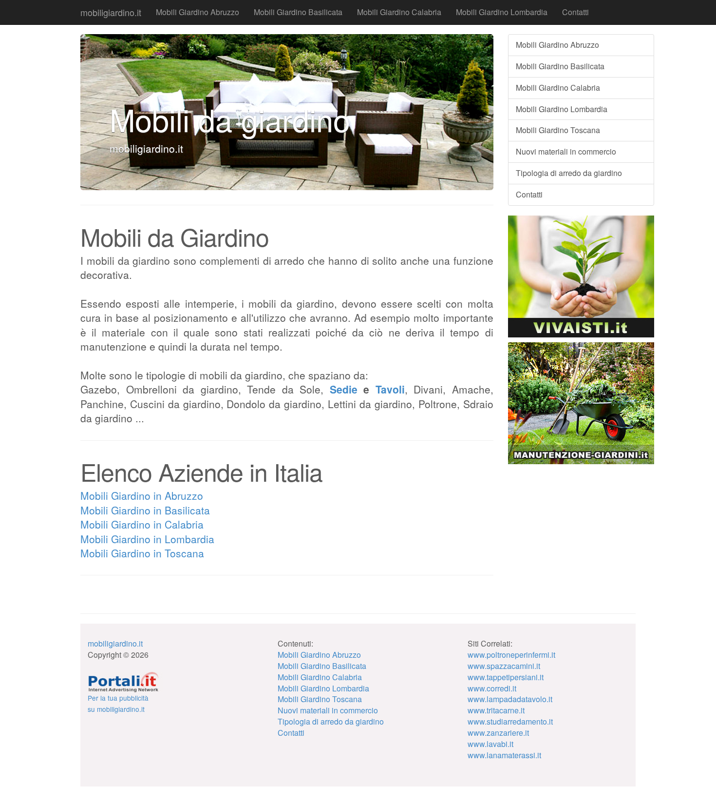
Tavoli (390, 389)
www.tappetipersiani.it (506, 677)
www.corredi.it (492, 688)
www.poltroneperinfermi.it (511, 654)
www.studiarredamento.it (510, 721)
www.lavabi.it (490, 743)
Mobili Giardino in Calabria (142, 524)
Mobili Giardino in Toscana (142, 553)
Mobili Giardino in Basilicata (145, 510)
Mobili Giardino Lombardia (501, 12)
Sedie (344, 389)
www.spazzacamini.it (504, 665)
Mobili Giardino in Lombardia (147, 538)
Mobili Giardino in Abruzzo (141, 495)
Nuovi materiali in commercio (566, 151)
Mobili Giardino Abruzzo (197, 12)
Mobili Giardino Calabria (399, 12)
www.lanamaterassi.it (504, 755)
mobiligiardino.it (110, 12)
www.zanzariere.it (498, 732)
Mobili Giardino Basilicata (298, 12)
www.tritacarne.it (496, 710)
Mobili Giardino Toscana (558, 130)
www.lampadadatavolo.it (510, 699)
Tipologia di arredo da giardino (569, 172)
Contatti (575, 12)
